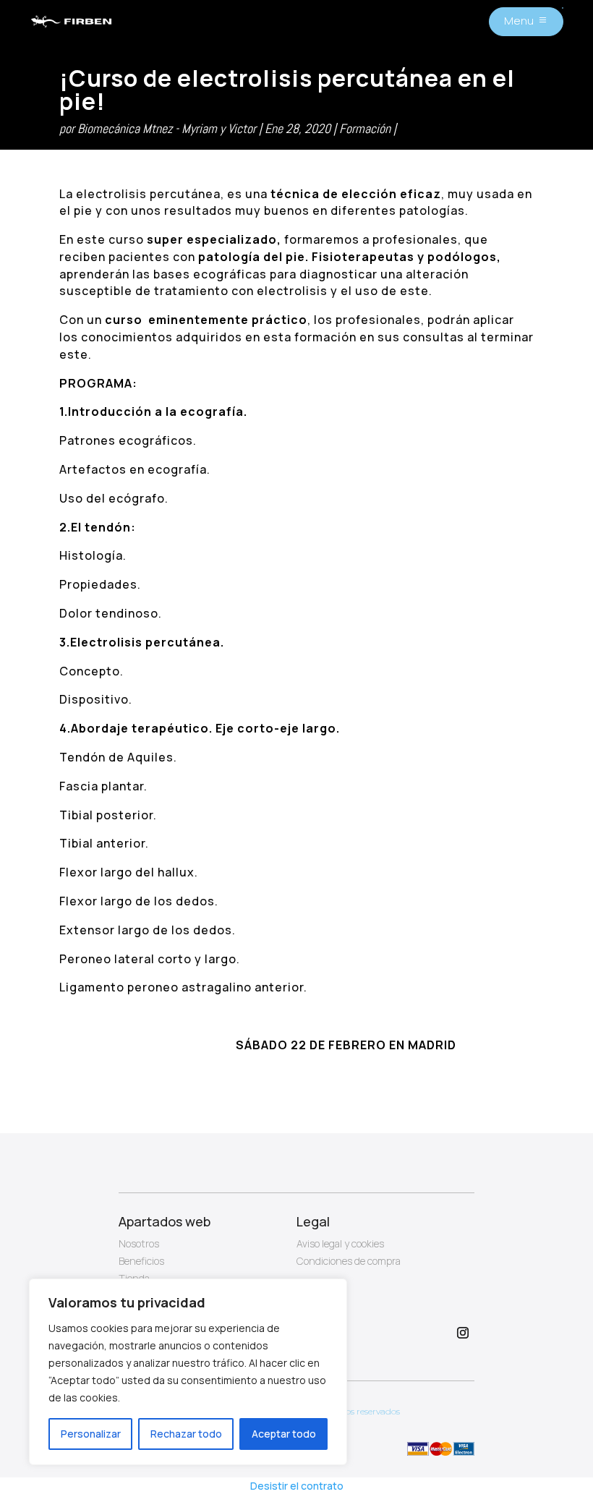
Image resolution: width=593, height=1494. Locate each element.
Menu (519, 20)
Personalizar (91, 1433)
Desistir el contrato (297, 1486)
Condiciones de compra (348, 1261)
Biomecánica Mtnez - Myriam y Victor (166, 128)
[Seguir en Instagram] (462, 1332)
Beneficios (141, 1261)
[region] (188, 1372)
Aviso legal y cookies (340, 1243)
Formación (365, 128)
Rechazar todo (186, 1433)
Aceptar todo (284, 1433)
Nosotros (139, 1243)
